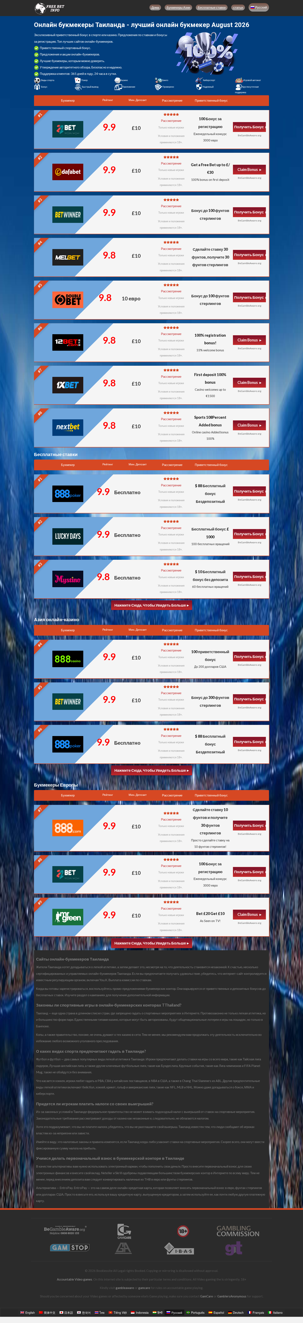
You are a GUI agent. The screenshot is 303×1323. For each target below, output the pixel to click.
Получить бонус (249, 127)
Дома (155, 7)
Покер (84, 80)
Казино (124, 80)
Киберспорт (209, 80)
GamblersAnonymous (231, 1296)
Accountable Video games (74, 1279)
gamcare (144, 1288)
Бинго (165, 80)
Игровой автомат (252, 80)
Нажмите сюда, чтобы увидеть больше (150, 605)
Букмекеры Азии (178, 7)
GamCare (206, 1296)
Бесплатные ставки (211, 7)
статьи (238, 7)
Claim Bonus (247, 169)
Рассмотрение (171, 120)
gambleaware (125, 1288)
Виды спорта (47, 80)
